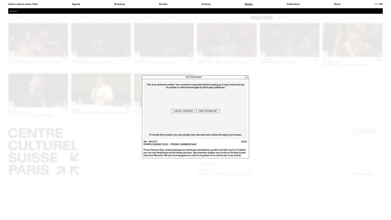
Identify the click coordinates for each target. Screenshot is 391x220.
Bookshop (119, 4)
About (337, 4)
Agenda (76, 4)
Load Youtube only (207, 111)
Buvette (163, 4)
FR (376, 4)
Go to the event (194, 77)
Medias (249, 4)
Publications (293, 4)
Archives (206, 4)
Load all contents (183, 111)
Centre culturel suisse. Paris (23, 4)
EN (381, 4)
